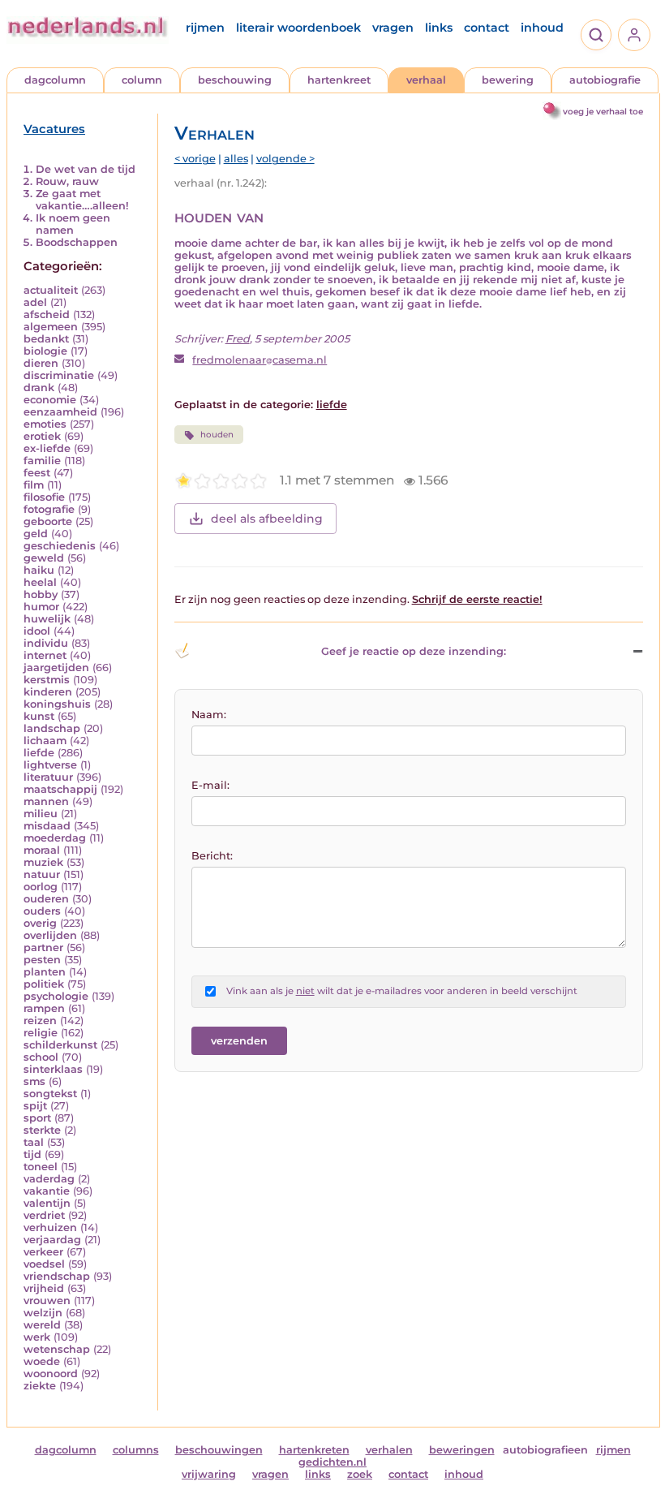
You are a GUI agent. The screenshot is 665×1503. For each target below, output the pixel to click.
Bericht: (212, 856)
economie (50, 400)
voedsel (44, 1264)
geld (36, 534)
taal (34, 1142)
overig (40, 923)
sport (37, 1118)
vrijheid (44, 1288)
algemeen (51, 327)
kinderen (48, 692)
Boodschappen (77, 242)
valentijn (47, 1203)
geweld (44, 558)
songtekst (50, 1093)
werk (37, 1337)
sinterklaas (53, 1069)
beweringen (462, 1450)
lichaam (45, 740)
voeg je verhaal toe (603, 111)
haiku (39, 570)
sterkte (42, 1130)
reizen (40, 1020)
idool (37, 631)
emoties (45, 424)
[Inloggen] (634, 35)
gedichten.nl (332, 1462)
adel (35, 302)
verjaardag (52, 1240)
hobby (41, 594)
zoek (359, 1474)
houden (217, 434)
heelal (40, 582)
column (142, 80)
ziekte (40, 1386)
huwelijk (47, 619)
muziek (43, 862)
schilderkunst (60, 1045)
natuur (42, 874)
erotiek (42, 436)
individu (46, 643)
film (34, 485)
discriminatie (59, 375)
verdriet (44, 1215)
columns (136, 1450)
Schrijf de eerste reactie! (477, 599)
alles (236, 159)
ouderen (46, 899)
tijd (32, 1154)
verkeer (43, 1252)
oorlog (41, 887)
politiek (44, 984)
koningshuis (57, 704)
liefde (39, 753)
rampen (44, 1008)
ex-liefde (47, 448)
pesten (42, 960)
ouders (42, 911)
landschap (52, 728)
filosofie (44, 497)
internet (45, 655)
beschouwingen (219, 1450)
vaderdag (49, 1179)
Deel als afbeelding (267, 518)
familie (42, 460)
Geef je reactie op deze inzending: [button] (413, 651)
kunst (39, 716)
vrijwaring (209, 1474)
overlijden (50, 935)
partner (43, 947)
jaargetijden (56, 667)
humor (41, 607)
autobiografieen (545, 1450)
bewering (508, 80)
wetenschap (57, 1349)
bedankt (46, 339)
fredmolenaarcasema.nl (259, 360)
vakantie (47, 1191)
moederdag (55, 838)
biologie (45, 351)
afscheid (47, 314)
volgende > (285, 159)
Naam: (208, 714)
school (41, 1057)
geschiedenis (60, 546)
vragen (393, 27)
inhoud (542, 27)
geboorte (48, 521)
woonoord (51, 1373)
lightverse (50, 765)
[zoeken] (596, 34)
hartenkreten (314, 1450)
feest (37, 473)
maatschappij (60, 789)
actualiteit (51, 290)
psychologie (56, 996)
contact (486, 27)
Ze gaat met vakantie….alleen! (82, 199)
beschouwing (235, 80)
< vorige (195, 159)
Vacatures (54, 129)
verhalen (389, 1450)
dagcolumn (55, 80)
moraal (42, 850)
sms (34, 1081)
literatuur (48, 777)
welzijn (43, 1313)
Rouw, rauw (67, 181)
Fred (237, 339)
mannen (46, 801)
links (439, 27)
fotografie (49, 509)
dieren (41, 363)
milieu (41, 813)
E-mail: (210, 785)
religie (41, 1033)
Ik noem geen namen (73, 224)
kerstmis (47, 680)
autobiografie (605, 80)
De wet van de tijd (85, 169)
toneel (41, 1167)
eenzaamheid (60, 412)
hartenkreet (339, 80)
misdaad (47, 826)
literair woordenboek (298, 27)
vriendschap (57, 1276)
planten (45, 972)
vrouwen (47, 1300)
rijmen (205, 27)
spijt (35, 1106)
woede (42, 1361)
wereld (42, 1325)
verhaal (426, 80)
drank (39, 387)
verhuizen (50, 1227)
